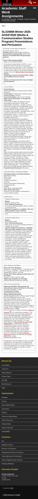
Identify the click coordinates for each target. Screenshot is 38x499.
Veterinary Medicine (8, 464)
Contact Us (5, 369)
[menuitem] (19, 365)
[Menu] (34, 3)
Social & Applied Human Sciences (12, 460)
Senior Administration (8, 405)
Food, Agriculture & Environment (12, 456)
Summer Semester (7, 428)
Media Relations (7, 372)
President (4, 397)
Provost (4, 401)
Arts (3, 441)
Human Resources (7, 420)
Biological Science (7, 445)
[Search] (30, 3)
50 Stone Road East (8, 474)
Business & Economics (9, 448)
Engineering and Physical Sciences (12, 452)
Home (3, 25)
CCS (11, 488)
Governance (5, 409)
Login (3, 388)
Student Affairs (6, 424)
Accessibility (6, 365)
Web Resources (6, 384)
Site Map (4, 380)
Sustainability (6, 431)
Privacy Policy (6, 376)
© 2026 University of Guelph (11, 495)
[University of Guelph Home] (7, 2)
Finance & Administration (9, 416)
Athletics (4, 412)
